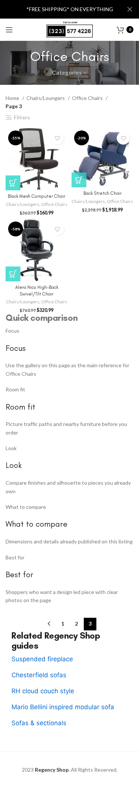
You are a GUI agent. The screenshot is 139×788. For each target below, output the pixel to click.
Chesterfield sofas (38, 675)
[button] (13, 182)
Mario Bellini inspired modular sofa (62, 707)
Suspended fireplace (42, 659)
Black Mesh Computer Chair (36, 196)
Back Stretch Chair (102, 193)
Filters (22, 117)
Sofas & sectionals (38, 723)
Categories (67, 72)
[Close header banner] (129, 9)
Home (13, 98)
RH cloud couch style (42, 691)
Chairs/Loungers (46, 98)
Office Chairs (88, 98)
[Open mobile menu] (9, 29)
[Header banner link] (58, 9)
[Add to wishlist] (57, 138)
